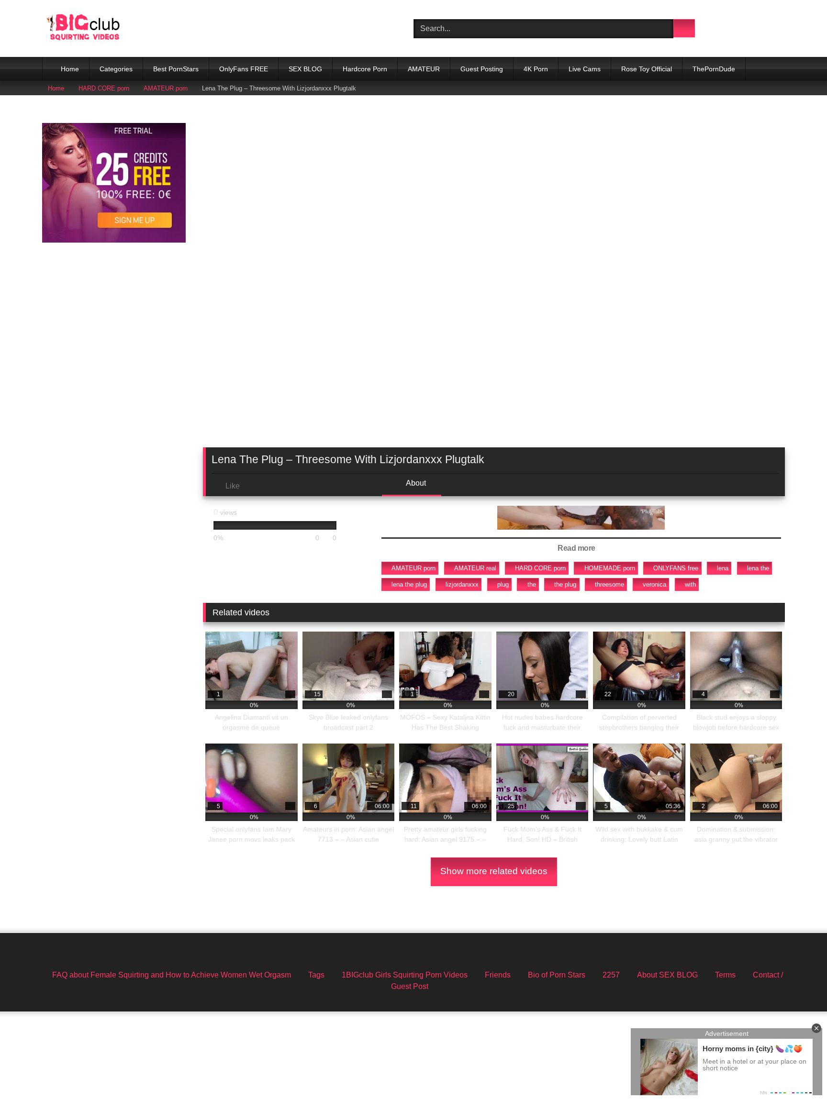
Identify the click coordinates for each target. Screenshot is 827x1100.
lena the (758, 568)
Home (70, 69)
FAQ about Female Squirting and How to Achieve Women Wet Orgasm (171, 975)
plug (503, 584)
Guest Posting (481, 69)
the (531, 584)
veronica (654, 584)
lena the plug (409, 584)
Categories (116, 69)
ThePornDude (714, 69)
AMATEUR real (475, 568)
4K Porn (536, 69)
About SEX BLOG (667, 975)
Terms (725, 975)
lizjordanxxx (462, 584)
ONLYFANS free (675, 568)
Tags (316, 975)
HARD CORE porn (103, 88)
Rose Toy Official (646, 69)
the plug (565, 584)
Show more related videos (494, 871)
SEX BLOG (305, 69)
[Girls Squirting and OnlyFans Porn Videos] (83, 28)
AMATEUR (424, 69)
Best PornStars (176, 69)
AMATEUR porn (166, 88)
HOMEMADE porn (609, 568)
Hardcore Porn (365, 69)
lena (722, 568)
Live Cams (585, 69)
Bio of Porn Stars (556, 975)
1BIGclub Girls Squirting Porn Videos (405, 975)
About (415, 483)
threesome (609, 584)
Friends (498, 975)
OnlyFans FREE (243, 69)
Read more (577, 548)
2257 (611, 975)
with (690, 584)
